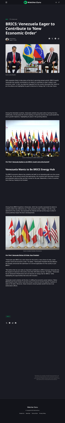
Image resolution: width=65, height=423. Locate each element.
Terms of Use (35, 413)
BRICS (7, 19)
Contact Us (21, 413)
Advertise (28, 413)
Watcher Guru (32, 407)
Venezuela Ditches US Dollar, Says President (25, 255)
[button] (6, 2)
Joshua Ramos (12, 38)
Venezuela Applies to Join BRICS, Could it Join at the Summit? (30, 162)
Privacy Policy (42, 413)
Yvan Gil (31, 84)
